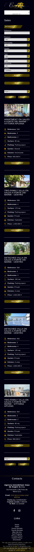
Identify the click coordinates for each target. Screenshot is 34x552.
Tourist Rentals (17, 530)
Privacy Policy (17, 536)
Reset (17, 83)
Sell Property (17, 534)
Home (17, 524)
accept (15, 546)
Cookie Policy (17, 538)
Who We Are (17, 532)
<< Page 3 (10, 97)
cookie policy (20, 550)
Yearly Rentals (17, 528)
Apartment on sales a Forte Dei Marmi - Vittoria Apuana (17, 121)
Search (17, 75)
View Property (17, 163)
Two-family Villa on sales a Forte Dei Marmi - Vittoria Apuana (16, 403)
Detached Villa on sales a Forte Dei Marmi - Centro (15, 260)
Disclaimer (17, 540)
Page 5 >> (23, 97)
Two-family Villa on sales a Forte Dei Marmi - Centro (16, 192)
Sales (17, 526)
